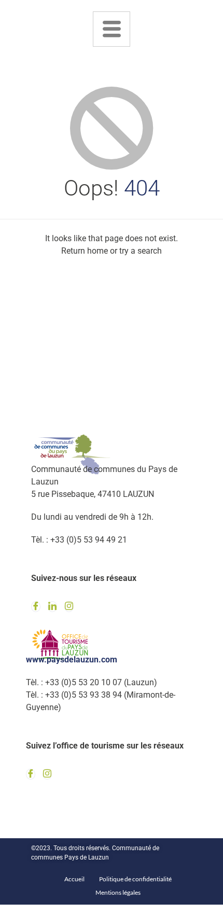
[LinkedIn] (52, 606)
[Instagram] (69, 606)
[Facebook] (35, 606)
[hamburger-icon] (111, 29)
